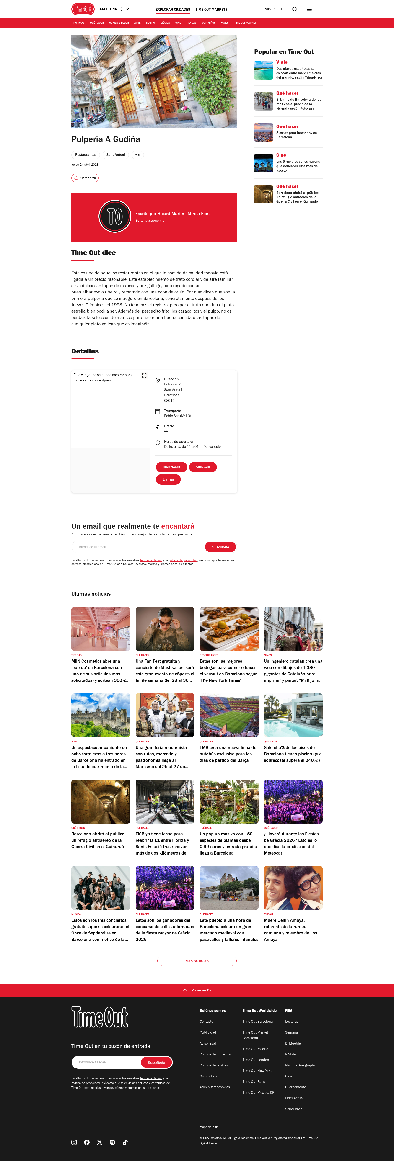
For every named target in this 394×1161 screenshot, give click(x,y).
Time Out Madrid (255, 1049)
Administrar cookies (215, 1087)
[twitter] (99, 1142)
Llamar (168, 480)
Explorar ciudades (173, 10)
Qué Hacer (97, 23)
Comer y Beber (119, 23)
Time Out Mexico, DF (258, 1093)
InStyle (290, 1055)
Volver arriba (201, 991)
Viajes (225, 23)
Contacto (206, 1022)
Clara (289, 1077)
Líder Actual (294, 1098)
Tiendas (191, 23)
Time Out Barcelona (258, 1022)
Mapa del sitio (209, 1127)
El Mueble (293, 1044)
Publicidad (208, 1033)
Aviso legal (208, 1044)
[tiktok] (125, 1142)
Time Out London (256, 1060)
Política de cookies (214, 1066)
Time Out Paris (254, 1082)
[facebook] (87, 1142)
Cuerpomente (295, 1087)
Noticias (79, 23)
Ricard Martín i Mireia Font (184, 214)
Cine (178, 23)
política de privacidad (183, 560)
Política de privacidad (216, 1055)
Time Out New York (257, 1071)
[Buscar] (295, 9)
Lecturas (291, 1022)
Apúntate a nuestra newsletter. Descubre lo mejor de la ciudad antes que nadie (131, 535)
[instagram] (74, 1142)
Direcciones (171, 467)
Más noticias (197, 961)
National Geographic (300, 1066)
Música (165, 23)
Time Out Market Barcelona (255, 1035)
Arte (137, 23)
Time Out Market (245, 23)
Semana (291, 1033)
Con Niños (209, 23)
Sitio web (203, 467)
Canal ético (208, 1077)
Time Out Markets (211, 10)
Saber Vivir (293, 1109)
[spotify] (112, 1142)
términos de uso (151, 560)
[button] (144, 375)
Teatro (150, 23)
